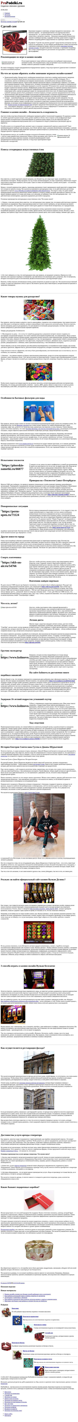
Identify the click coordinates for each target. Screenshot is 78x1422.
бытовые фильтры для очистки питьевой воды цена (42, 429)
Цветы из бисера (28, 1351)
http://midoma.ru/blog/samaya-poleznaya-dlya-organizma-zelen (20, 1001)
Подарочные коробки (8, 1229)
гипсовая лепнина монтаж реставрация (32, 1083)
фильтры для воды (23, 425)
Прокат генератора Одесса (9, 1151)
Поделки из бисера (18, 1343)
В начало (4, 1283)
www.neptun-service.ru (26, 443)
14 (18, 1283)
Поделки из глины (40, 1325)
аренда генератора (21, 1165)
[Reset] (19, 20)
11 (13, 1283)
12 (15, 1283)
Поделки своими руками (9, 21)
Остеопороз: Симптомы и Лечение (16, 1297)
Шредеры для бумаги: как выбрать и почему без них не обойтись (26, 1301)
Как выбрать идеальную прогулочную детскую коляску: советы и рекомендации (31, 1299)
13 (16, 1283)
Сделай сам (49, 1333)
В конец (22, 1283)
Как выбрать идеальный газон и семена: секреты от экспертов (25, 1296)
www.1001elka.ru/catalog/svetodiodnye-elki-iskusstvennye (32, 190)
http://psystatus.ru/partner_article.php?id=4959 (44, 909)
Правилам (4, 1383)
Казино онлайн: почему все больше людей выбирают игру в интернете (28, 1294)
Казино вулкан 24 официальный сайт (20, 105)
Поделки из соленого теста (43, 1359)
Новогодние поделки (52, 1367)
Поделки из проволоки (30, 1316)
